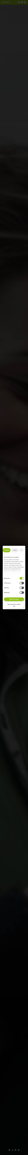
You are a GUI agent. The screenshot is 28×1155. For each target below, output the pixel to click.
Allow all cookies (14, 599)
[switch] (22, 583)
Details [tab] (15, 550)
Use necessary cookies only (14, 605)
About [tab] (23, 550)
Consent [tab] (6, 550)
